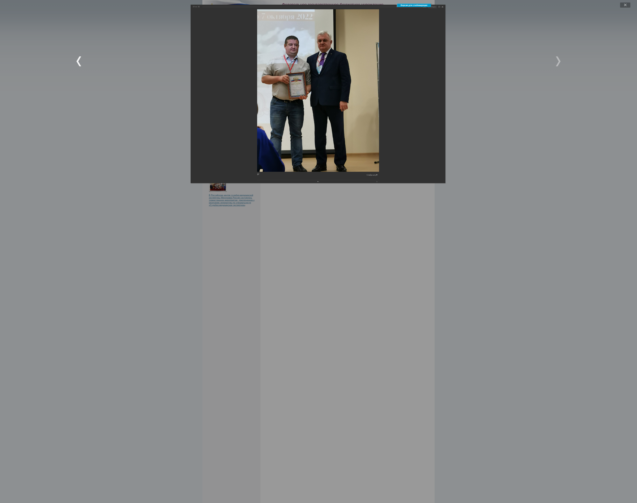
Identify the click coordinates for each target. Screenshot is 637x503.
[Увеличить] (439, 6)
